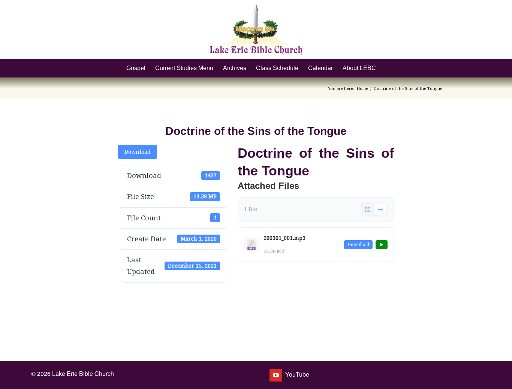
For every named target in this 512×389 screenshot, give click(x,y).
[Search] (386, 68)
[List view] (380, 209)
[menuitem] (135, 68)
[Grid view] (368, 209)
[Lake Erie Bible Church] (256, 29)
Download (137, 152)
